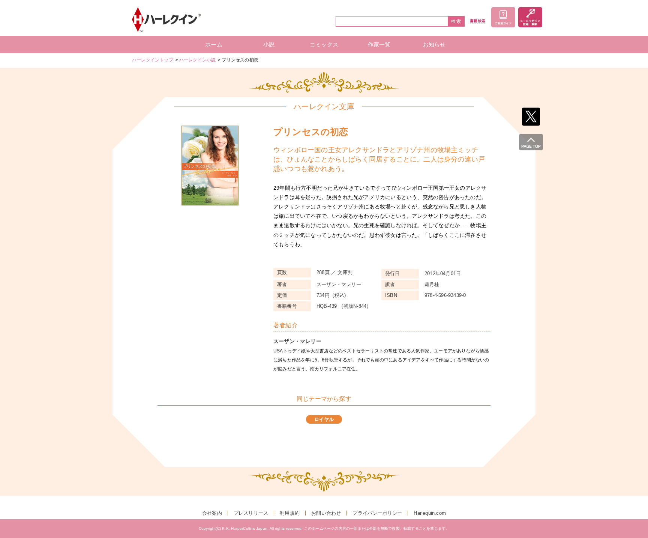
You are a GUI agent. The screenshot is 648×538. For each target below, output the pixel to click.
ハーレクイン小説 (197, 60)
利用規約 (290, 513)
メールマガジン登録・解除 (530, 17)
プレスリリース (251, 513)
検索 (456, 21)
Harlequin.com (430, 513)
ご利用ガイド (503, 17)
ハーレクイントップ (152, 60)
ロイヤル (324, 419)
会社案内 (212, 513)
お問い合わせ (326, 513)
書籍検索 (477, 21)
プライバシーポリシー (377, 513)
